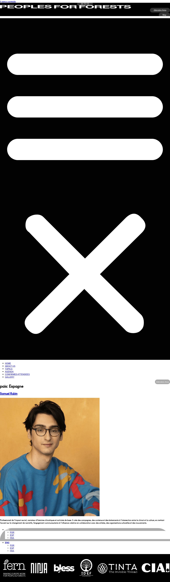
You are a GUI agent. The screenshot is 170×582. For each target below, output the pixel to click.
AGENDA (9, 372)
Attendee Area (162, 382)
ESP (12, 535)
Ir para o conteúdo (8, 1)
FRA (12, 538)
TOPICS (8, 369)
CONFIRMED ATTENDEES (17, 374)
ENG (7, 530)
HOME (8, 363)
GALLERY (9, 377)
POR (12, 532)
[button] (85, 189)
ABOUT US (10, 366)
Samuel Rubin (8, 393)
